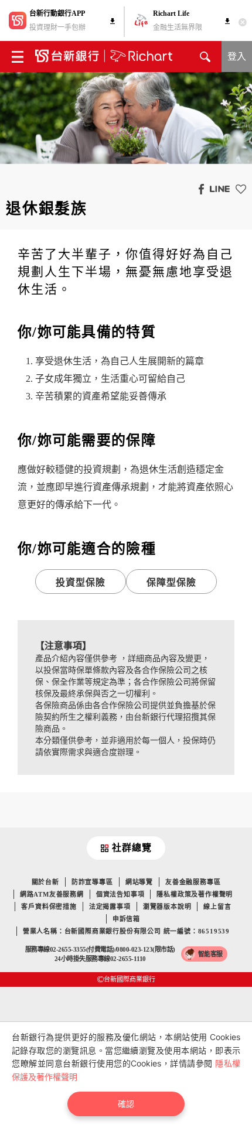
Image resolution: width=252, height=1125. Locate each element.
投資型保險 (81, 582)
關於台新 (45, 881)
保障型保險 (172, 582)
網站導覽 (139, 881)
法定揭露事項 (110, 906)
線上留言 (217, 906)
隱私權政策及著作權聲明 (194, 894)
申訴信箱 (126, 918)
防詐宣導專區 (92, 881)
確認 (126, 1104)
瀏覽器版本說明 (167, 906)
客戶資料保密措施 (48, 906)
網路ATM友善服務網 (52, 894)
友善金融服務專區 (192, 881)
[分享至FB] (198, 189)
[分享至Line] (217, 189)
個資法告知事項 (120, 894)
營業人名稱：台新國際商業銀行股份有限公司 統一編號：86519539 (126, 931)
